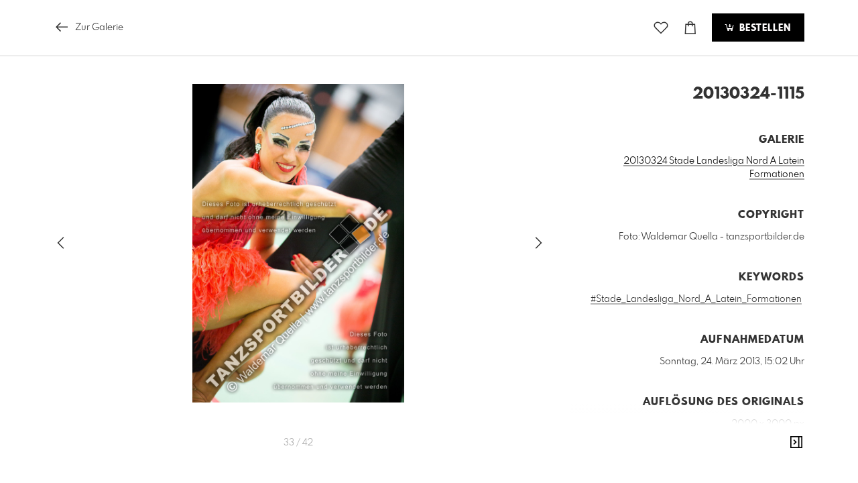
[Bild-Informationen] (796, 442)
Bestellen (763, 28)
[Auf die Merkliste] (661, 28)
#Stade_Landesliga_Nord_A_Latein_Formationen (696, 299)
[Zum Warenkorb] (690, 28)
